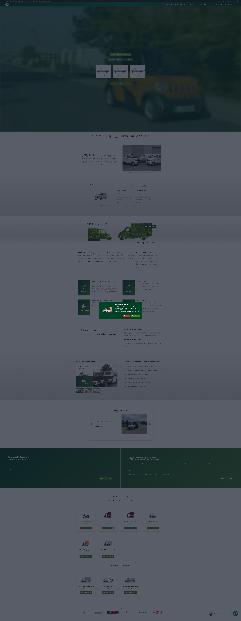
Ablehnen (126, 316)
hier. (116, 312)
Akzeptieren (135, 316)
